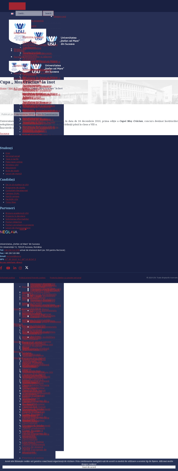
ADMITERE (17, 6)
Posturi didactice (14, 221)
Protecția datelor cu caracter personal (65, 277)
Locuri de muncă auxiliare (18, 227)
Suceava (4, 133)
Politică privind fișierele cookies (32, 277)
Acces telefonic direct (11, 262)
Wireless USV (12, 164)
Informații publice (7, 277)
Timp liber (11, 202)
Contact (5, 239)
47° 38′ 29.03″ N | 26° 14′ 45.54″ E (20, 259)
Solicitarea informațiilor (17, 219)
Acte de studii (12, 170)
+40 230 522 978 (11, 250)
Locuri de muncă (14, 173)
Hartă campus (12, 196)
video (22, 229)
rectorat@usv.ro (14, 256)
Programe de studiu (15, 187)
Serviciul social (13, 156)
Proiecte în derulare (15, 216)
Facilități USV (12, 199)
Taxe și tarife (12, 158)
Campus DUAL (12, 193)
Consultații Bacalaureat (17, 190)
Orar (8, 153)
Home (3, 88)
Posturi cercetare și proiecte (20, 224)
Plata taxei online (14, 161)
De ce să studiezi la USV (17, 184)
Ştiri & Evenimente (18, 88)
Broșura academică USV (17, 213)
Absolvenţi (11, 167)
